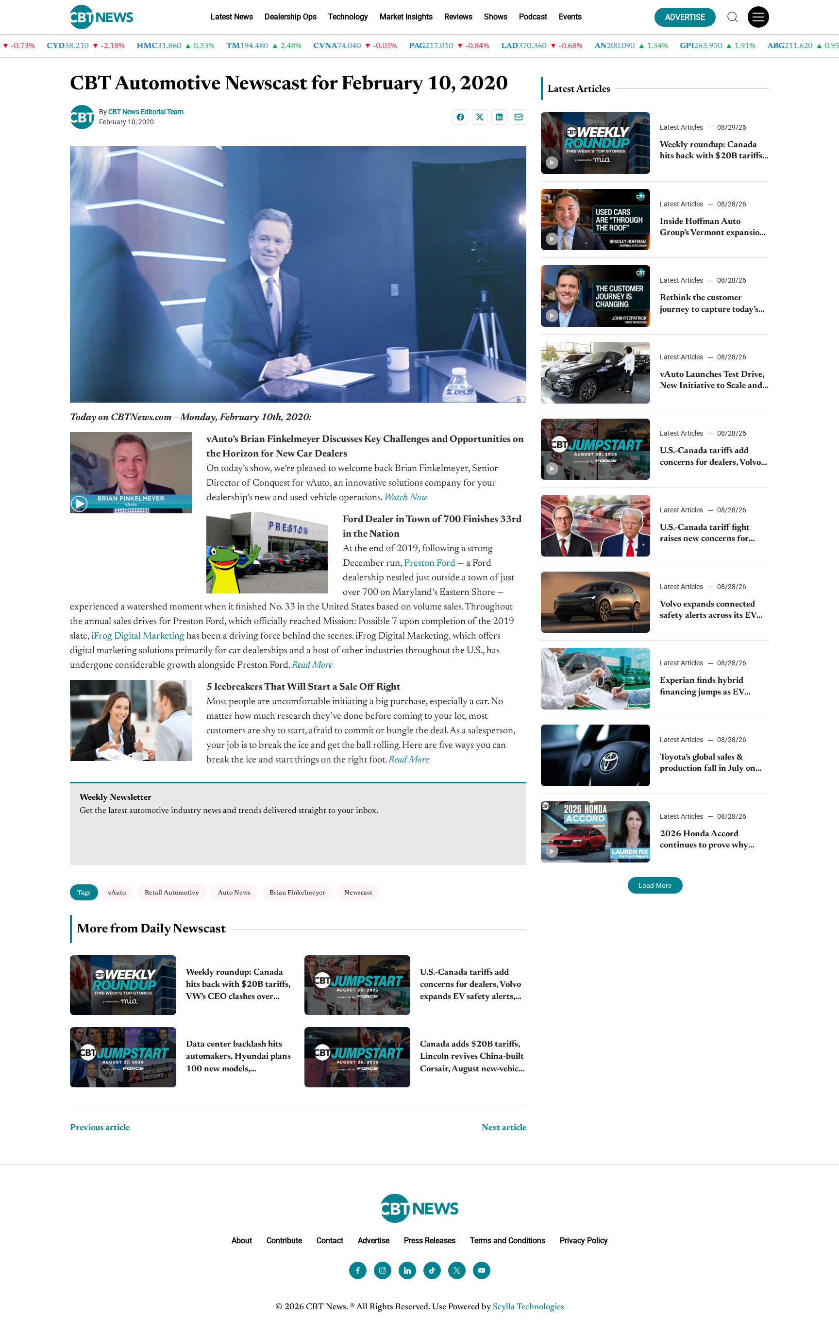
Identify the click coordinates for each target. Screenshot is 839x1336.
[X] (479, 117)
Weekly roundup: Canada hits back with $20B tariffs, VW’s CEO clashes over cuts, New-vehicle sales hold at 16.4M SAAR (238, 986)
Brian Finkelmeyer (297, 893)
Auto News (234, 893)
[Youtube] (481, 1270)
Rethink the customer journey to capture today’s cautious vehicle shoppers (709, 305)
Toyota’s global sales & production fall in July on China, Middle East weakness (707, 764)
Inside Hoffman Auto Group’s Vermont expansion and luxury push (712, 228)
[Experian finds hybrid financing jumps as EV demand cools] (595, 679)
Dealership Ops (291, 16)
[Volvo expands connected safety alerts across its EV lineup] (595, 602)
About (242, 1240)
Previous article (100, 1128)
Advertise (373, 1240)
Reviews (458, 16)
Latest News (232, 16)
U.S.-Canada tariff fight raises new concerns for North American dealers (705, 534)
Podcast (533, 16)
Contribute (284, 1240)
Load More (655, 885)
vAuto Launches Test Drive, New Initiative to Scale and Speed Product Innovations (713, 381)
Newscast (358, 893)
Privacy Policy (584, 1240)
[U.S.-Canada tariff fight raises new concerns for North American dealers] (595, 526)
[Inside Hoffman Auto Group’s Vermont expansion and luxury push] (595, 220)
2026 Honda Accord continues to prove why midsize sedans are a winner (712, 841)
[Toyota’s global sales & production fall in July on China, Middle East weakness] (595, 755)
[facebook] (358, 1270)
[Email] (518, 117)
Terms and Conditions (507, 1240)
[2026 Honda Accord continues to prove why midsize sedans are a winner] (595, 832)
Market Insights (406, 16)
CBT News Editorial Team (146, 112)
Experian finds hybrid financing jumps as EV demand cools (702, 687)
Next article (504, 1128)
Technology (348, 16)
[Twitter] (457, 1270)
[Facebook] (460, 117)
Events (570, 16)
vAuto (117, 893)
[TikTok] (432, 1270)
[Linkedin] (499, 117)
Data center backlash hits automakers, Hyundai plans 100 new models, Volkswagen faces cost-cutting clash (238, 1058)
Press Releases (429, 1240)
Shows (495, 16)
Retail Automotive (172, 893)
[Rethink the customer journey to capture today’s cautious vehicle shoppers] (595, 296)
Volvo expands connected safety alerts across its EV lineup (708, 611)
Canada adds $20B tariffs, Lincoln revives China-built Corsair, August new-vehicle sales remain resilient (472, 1058)
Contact (330, 1240)
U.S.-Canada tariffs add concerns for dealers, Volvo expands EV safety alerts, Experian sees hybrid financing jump (470, 986)
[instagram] (382, 1270)
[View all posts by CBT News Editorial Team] (84, 117)
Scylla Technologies (528, 1307)
